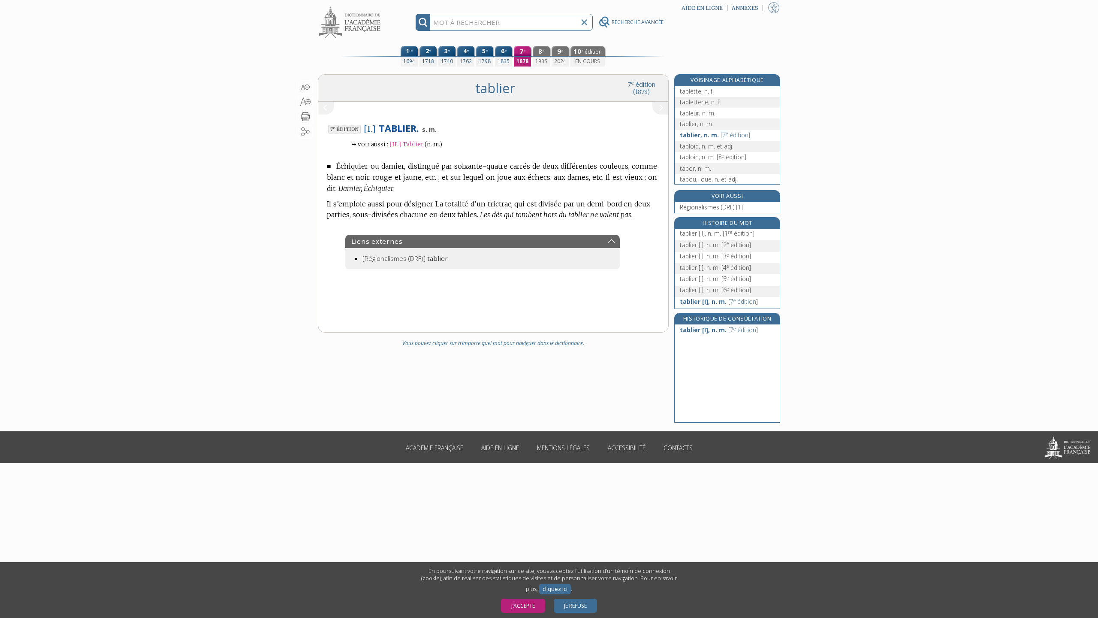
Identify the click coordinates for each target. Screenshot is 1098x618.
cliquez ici (555, 589)
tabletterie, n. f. (700, 102)
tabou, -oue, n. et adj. (709, 179)
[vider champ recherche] (584, 22)
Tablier (406, 144)
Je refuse (575, 605)
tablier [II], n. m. (717, 233)
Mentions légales (563, 448)
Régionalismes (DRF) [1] (711, 207)
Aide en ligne (500, 448)
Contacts (678, 448)
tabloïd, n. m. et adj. (706, 146)
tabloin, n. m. (713, 157)
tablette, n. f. (697, 91)
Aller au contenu (351, 7)
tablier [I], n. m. (715, 245)
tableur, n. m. (697, 113)
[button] (305, 87)
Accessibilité (627, 448)
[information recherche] (423, 22)
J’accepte (523, 605)
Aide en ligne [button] (702, 8)
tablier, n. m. (696, 124)
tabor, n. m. (695, 168)
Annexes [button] (745, 8)
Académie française (434, 448)
